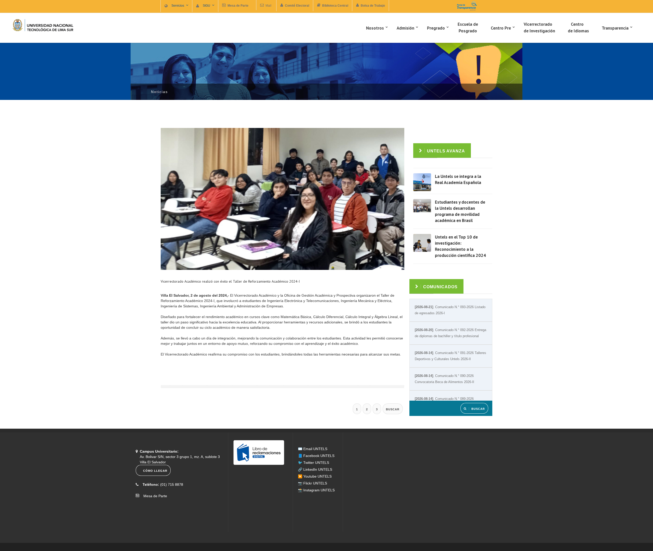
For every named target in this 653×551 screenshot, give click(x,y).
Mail (268, 5)
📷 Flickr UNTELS (312, 483)
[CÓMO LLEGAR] (154, 475)
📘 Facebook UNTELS (316, 456)
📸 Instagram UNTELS (316, 490)
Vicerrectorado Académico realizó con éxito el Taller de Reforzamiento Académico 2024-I (230, 281)
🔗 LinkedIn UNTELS (315, 469)
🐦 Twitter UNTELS (313, 463)
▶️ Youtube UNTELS (315, 476)
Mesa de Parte (153, 496)
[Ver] (422, 182)
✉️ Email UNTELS (312, 449)
